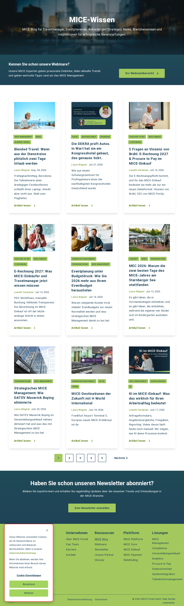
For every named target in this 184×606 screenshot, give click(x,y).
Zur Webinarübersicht (140, 73)
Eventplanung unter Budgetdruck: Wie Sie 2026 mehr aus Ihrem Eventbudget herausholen (89, 280)
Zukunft (133, 259)
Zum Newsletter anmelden (92, 508)
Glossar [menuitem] (100, 560)
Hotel (75, 137)
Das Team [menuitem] (72, 544)
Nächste (119, 458)
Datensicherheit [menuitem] (162, 569)
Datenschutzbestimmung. (22, 553)
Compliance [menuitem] (159, 548)
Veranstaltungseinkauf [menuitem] (163, 553)
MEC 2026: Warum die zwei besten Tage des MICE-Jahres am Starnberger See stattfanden (147, 275)
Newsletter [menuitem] (102, 549)
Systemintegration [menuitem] (163, 574)
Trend (75, 387)
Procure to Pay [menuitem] (161, 563)
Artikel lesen (23, 205)
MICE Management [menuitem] (160, 541)
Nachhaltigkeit (89, 137)
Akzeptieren (29, 584)
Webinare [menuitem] (101, 544)
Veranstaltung (158, 259)
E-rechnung (135, 142)
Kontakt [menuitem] (71, 554)
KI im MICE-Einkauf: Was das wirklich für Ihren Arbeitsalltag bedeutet (149, 398)
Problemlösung (80, 264)
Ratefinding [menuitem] (130, 560)
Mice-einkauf (155, 137)
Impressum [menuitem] (101, 599)
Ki (130, 387)
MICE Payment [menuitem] (132, 554)
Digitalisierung (158, 381)
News (38, 137)
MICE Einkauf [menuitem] (131, 549)
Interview (105, 137)
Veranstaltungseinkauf (83, 259)
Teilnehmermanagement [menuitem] (163, 579)
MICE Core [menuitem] (130, 544)
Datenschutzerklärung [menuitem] (79, 599)
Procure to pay (137, 137)
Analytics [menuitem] (157, 558)
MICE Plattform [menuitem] (133, 539)
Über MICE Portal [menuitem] (77, 539)
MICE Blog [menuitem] (101, 539)
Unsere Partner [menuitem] (104, 554)
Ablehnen (28, 593)
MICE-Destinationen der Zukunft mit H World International (91, 398)
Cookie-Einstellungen (29, 575)
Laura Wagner (22, 170)
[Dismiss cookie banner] (47, 531)
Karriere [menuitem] (71, 549)
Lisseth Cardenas (138, 170)
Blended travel (22, 142)
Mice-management (23, 137)
